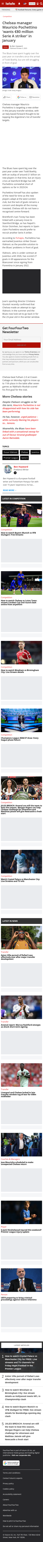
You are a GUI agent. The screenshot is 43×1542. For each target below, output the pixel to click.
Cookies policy (8, 1489)
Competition (7, 16)
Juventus (35, 452)
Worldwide (7, 1515)
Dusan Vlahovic (10, 452)
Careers (6, 1499)
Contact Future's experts (12, 1478)
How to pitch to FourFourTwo (14, 1521)
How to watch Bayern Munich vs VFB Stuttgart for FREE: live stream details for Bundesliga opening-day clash (23, 1411)
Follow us (23, 97)
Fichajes (20, 238)
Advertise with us (10, 1510)
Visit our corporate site (21, 1455)
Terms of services (31, 352)
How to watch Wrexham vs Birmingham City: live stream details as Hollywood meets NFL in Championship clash (22, 1394)
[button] (3, 3)
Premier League (11, 458)
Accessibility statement (12, 1494)
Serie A (24, 458)
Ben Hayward (17, 46)
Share (8, 97)
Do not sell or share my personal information (21, 1526)
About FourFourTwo (11, 1505)
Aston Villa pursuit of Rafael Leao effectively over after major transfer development (23, 1379)
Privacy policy (8, 1483)
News (5, 47)
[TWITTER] (16, 472)
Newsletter (36, 97)
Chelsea (24, 452)
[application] (21, 280)
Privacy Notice (34, 354)
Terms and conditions (11, 1473)
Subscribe (32, 3)
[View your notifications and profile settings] (19, 3)
